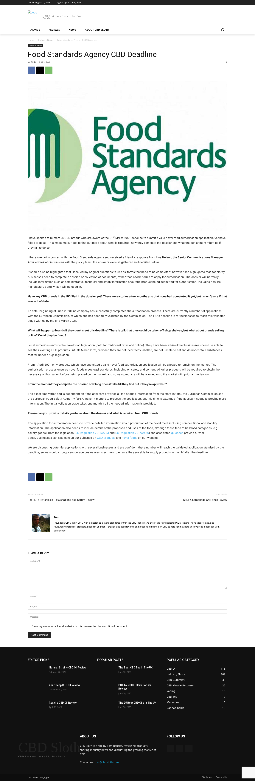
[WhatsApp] (48, 70)
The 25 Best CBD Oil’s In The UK (137, 702)
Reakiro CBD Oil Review (63, 702)
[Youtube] (225, 3)
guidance (177, 433)
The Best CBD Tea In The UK (135, 667)
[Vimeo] (220, 3)
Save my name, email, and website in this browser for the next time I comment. (80, 626)
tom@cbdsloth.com (107, 762)
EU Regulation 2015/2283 (92, 433)
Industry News (45, 39)
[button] (222, 29)
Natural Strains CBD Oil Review (67, 667)
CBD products (106, 437)
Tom (33, 61)
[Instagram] (209, 3)
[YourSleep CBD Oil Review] (37, 689)
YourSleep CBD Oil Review (64, 685)
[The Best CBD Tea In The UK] (106, 672)
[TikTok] (63, 534)
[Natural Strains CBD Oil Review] (37, 672)
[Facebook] (204, 3)
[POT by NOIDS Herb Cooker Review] (106, 689)
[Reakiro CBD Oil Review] (37, 707)
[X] (215, 3)
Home (31, 39)
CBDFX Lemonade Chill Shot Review (205, 500)
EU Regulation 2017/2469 (132, 433)
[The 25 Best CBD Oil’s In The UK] (106, 707)
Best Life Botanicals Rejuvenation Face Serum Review (61, 500)
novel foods (129, 437)
